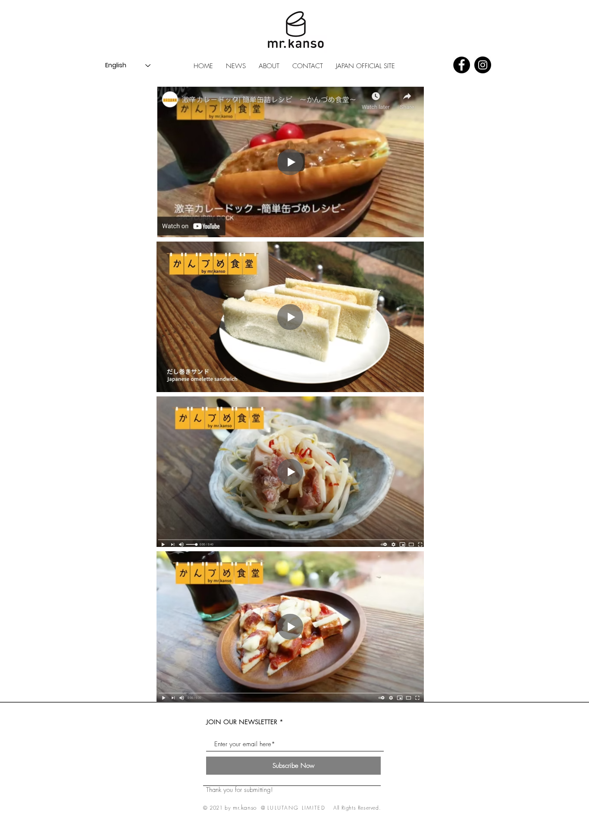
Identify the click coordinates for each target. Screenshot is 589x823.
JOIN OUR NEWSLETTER (241, 722)
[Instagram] (482, 65)
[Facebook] (461, 65)
